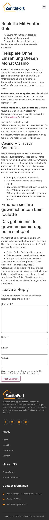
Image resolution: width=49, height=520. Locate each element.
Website (5, 358)
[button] (44, 7)
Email (4, 348)
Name (5, 337)
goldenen (12, 117)
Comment (7, 304)
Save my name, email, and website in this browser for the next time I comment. (21, 372)
